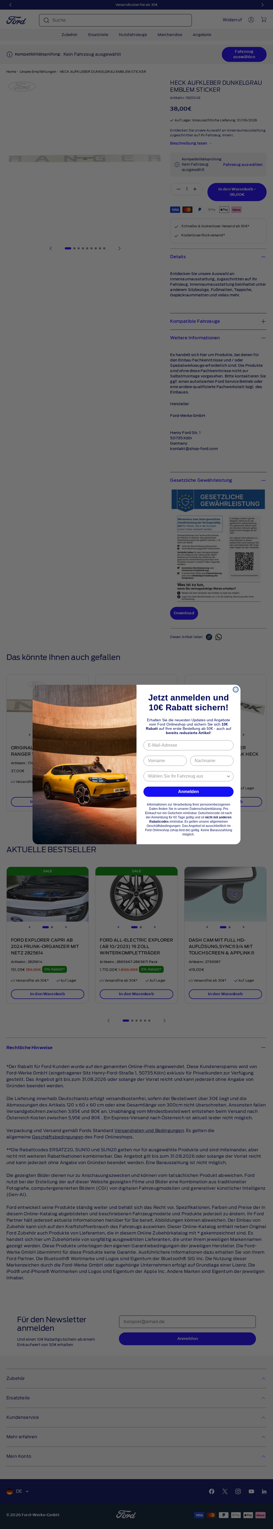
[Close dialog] (235, 689)
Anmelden (188, 791)
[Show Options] (228, 776)
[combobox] (187, 776)
